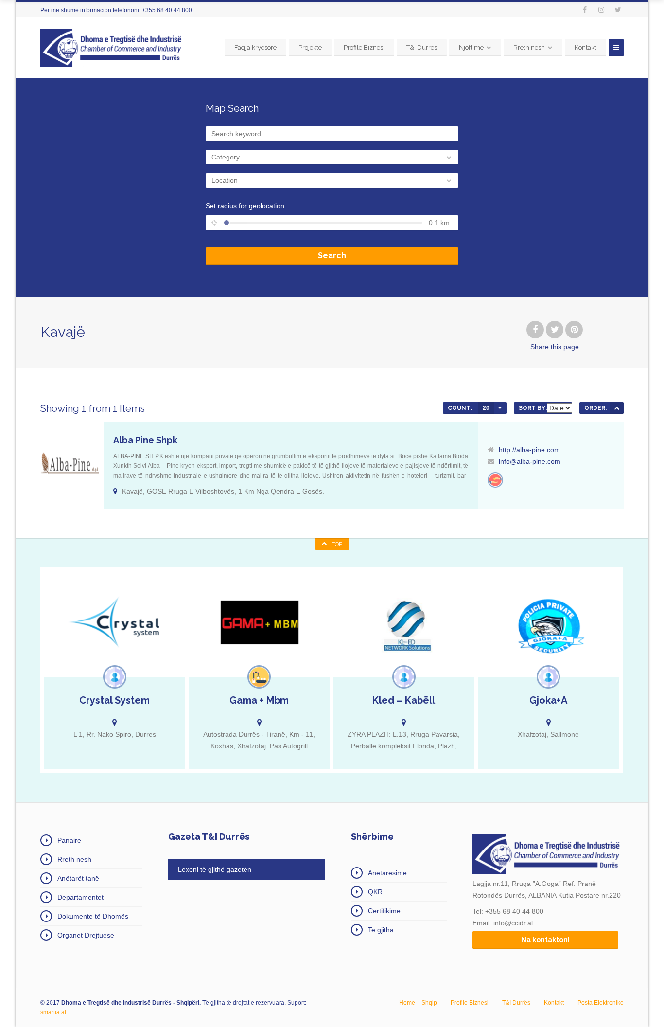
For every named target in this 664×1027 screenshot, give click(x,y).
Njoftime (471, 47)
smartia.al (53, 1012)
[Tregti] (495, 480)
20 (486, 408)
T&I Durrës (421, 47)
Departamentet (80, 897)
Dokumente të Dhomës (92, 916)
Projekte (310, 47)
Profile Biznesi (364, 47)
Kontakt (585, 47)
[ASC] (617, 408)
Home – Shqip (418, 1002)
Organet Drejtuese (85, 935)
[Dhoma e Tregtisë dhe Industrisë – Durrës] (112, 48)
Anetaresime (387, 873)
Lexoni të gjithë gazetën (214, 869)
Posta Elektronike (600, 1002)
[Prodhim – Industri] (259, 677)
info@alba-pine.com (529, 461)
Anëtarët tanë (78, 878)
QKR (375, 892)
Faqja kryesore (255, 47)
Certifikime (384, 911)
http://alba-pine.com (529, 450)
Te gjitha (381, 930)
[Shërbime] (114, 677)
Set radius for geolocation (245, 206)
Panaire (69, 840)
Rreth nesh (529, 47)
